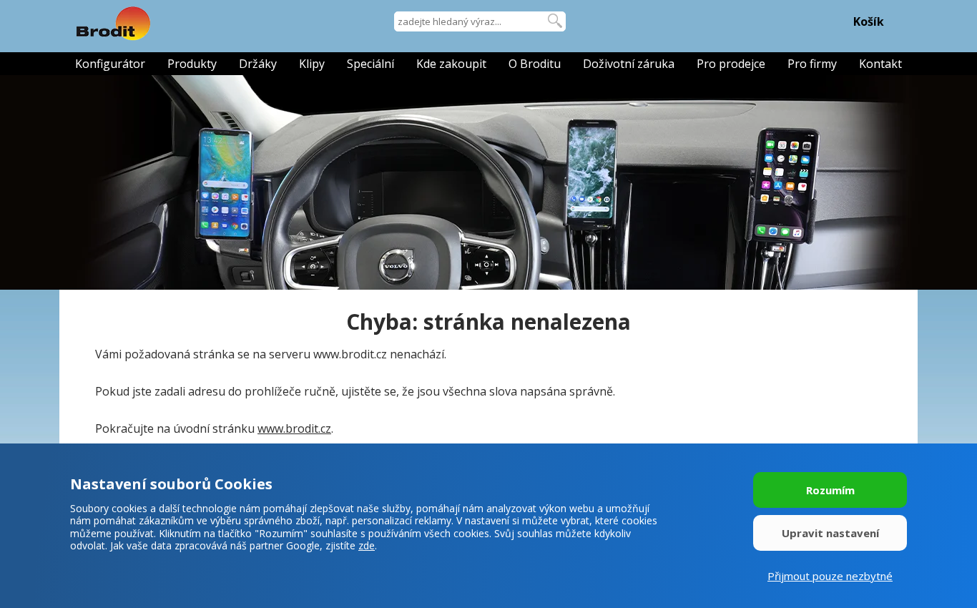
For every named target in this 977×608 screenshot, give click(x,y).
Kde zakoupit (451, 64)
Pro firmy (812, 64)
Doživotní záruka (628, 64)
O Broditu (535, 64)
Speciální (370, 64)
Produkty (192, 64)
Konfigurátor (110, 64)
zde (366, 545)
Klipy (312, 64)
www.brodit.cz (294, 428)
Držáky (258, 64)
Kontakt (880, 64)
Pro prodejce (731, 64)
